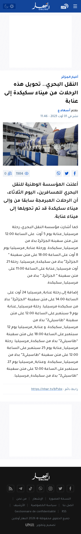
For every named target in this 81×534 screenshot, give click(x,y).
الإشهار (38, 499)
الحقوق (57, 518)
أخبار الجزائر (69, 77)
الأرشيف (19, 505)
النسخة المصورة (60, 499)
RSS (64, 511)
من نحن (21, 499)
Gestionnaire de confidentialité (35, 511)
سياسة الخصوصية (43, 505)
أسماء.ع (64, 110)
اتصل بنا (68, 505)
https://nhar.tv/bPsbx (46, 389)
